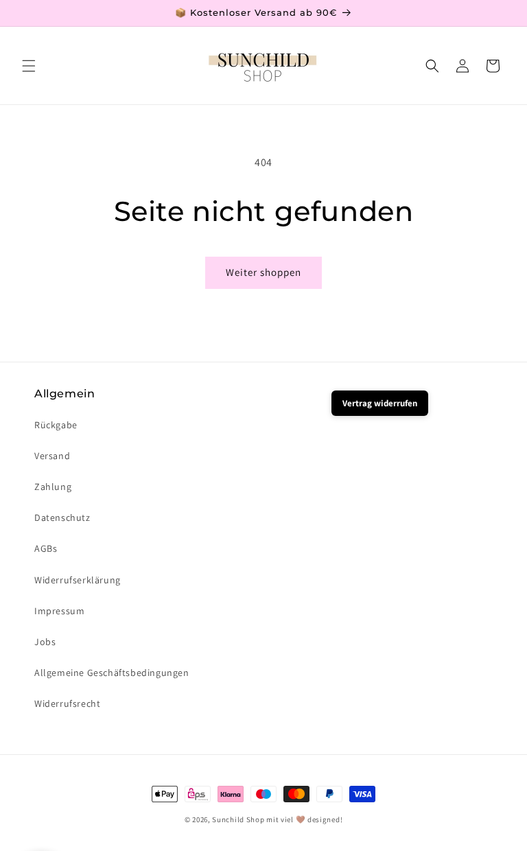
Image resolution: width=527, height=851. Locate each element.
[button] (29, 66)
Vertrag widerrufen (379, 403)
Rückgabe (56, 425)
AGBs (45, 548)
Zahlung (52, 486)
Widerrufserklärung (77, 580)
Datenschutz (62, 517)
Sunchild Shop (238, 819)
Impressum (59, 611)
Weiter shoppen (263, 272)
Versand (52, 456)
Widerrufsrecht (67, 703)
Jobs (45, 642)
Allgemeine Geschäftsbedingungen (111, 672)
